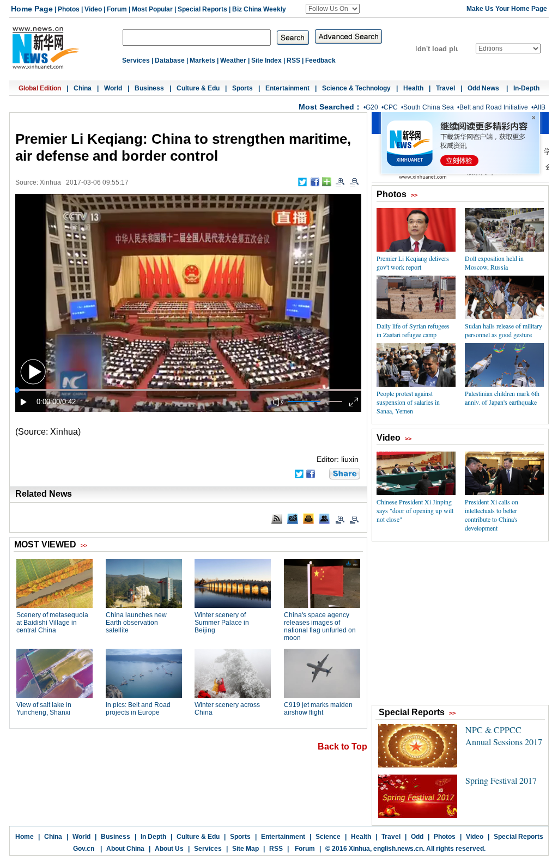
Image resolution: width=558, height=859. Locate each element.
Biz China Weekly (259, 9)
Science (328, 836)
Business (149, 88)
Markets (202, 60)
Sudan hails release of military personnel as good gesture (503, 330)
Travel (445, 88)
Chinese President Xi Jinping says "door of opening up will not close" (415, 510)
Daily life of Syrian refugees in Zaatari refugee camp (413, 330)
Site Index (266, 60)
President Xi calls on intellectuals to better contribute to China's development (491, 514)
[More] (326, 181)
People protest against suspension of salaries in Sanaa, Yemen (408, 402)
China (83, 88)
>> (414, 195)
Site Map (245, 848)
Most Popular (152, 9)
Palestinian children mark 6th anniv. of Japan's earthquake (502, 397)
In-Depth (526, 88)
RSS (293, 60)
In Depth (153, 836)
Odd (417, 836)
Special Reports (202, 9)
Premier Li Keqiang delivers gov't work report (413, 262)
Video (93, 9)
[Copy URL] (324, 518)
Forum (117, 9)
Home (24, 836)
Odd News (484, 88)
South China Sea (428, 107)
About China (125, 848)
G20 (372, 107)
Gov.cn (83, 848)
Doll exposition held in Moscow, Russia (494, 262)
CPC (391, 107)
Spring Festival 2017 (501, 780)
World (113, 88)
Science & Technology (356, 88)
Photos (69, 9)
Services (136, 60)
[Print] (308, 518)
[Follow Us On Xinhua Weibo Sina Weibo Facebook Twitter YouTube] (333, 9)
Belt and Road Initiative (493, 107)
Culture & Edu (198, 88)
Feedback (320, 60)
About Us (169, 848)
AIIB (539, 107)
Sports (242, 88)
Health (413, 88)
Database (170, 60)
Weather (233, 60)
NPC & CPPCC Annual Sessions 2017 (503, 735)
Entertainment (287, 88)
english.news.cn (398, 848)
